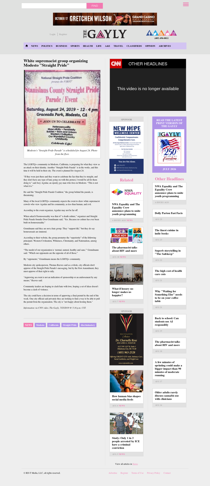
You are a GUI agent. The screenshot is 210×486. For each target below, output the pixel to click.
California (54, 325)
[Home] (105, 33)
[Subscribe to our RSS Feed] (161, 33)
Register (63, 34)
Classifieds (134, 45)
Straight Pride (70, 325)
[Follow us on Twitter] (155, 33)
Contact (167, 472)
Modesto (40, 325)
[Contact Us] (167, 33)
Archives (165, 45)
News (34, 45)
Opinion (150, 45)
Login (52, 34)
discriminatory (88, 325)
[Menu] (186, 3)
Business (61, 45)
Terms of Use (137, 472)
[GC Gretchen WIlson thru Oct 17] (105, 19)
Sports (75, 45)
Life (99, 45)
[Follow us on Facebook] (149, 33)
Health (88, 45)
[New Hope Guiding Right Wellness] (126, 148)
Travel (118, 45)
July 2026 (169, 169)
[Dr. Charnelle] (126, 339)
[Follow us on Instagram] (173, 33)
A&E (107, 45)
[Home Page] (26, 46)
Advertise (113, 472)
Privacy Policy (153, 472)
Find (95, 5)
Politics (46, 45)
